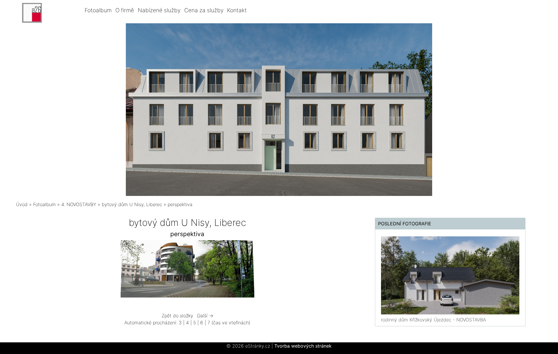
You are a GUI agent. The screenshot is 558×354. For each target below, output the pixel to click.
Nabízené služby (159, 10)
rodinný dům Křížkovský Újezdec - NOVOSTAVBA (433, 320)
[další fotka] (343, 270)
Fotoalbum (98, 10)
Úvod (22, 204)
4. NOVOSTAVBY (78, 204)
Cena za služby (203, 10)
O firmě (124, 10)
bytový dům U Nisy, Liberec (132, 204)
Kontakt (237, 10)
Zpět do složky (177, 315)
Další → (205, 315)
